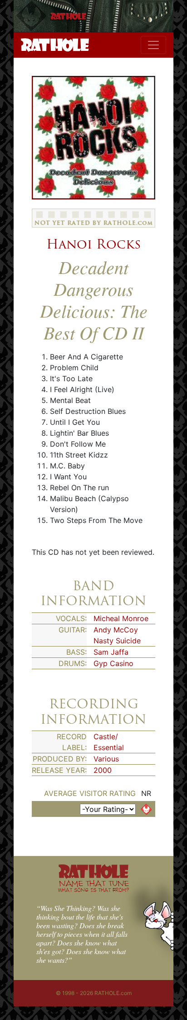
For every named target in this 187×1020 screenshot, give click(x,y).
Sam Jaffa (111, 652)
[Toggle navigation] (153, 45)
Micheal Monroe (121, 618)
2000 (103, 770)
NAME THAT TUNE (93, 886)
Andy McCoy (116, 629)
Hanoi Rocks (93, 244)
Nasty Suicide (117, 640)
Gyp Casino (113, 663)
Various (106, 758)
